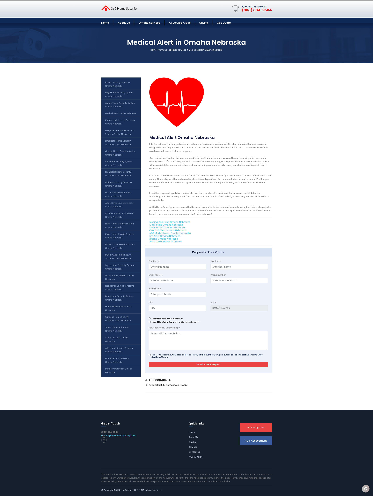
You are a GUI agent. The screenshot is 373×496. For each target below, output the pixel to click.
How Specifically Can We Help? (164, 327)
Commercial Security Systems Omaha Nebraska (120, 121)
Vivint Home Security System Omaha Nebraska (119, 215)
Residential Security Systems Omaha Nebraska (119, 287)
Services (193, 447)
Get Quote (224, 23)
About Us (124, 23)
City (151, 302)
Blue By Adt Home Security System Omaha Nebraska (118, 256)
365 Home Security (123, 490)
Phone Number (218, 274)
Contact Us (194, 451)
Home (105, 23)
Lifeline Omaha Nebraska (163, 238)
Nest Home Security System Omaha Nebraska (119, 225)
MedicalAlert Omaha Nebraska (167, 227)
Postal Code (155, 288)
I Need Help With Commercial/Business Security (175, 322)
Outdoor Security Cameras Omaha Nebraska (118, 184)
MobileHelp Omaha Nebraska (166, 224)
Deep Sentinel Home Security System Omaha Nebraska (120, 132)
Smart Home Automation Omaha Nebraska (117, 329)
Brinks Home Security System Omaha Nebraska (120, 246)
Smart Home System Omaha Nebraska (119, 277)
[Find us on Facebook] (104, 440)
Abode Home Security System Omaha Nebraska (120, 104)
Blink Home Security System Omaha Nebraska (119, 298)
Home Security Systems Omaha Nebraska (117, 360)
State (213, 302)
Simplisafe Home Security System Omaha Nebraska (118, 142)
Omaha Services (149, 23)
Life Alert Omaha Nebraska (164, 236)
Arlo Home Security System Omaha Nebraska (119, 349)
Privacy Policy (195, 456)
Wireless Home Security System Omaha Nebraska (118, 318)
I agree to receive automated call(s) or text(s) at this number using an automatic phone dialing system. (207, 356)
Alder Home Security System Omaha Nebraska (119, 204)
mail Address (156, 274)
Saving (203, 23)
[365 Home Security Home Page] (119, 7)
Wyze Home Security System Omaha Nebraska (119, 267)
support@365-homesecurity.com (168, 385)
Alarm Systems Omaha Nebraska (116, 339)
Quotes (192, 442)
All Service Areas (180, 23)
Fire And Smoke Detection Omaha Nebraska (118, 194)
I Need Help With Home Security (167, 318)
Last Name (216, 261)
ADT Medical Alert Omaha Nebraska (170, 233)
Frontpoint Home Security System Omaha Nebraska (118, 173)
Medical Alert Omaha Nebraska (120, 113)
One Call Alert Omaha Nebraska (167, 230)
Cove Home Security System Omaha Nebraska (119, 235)
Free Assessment (255, 440)
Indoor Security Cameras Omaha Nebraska (117, 84)
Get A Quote (255, 427)
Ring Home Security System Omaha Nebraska (119, 94)
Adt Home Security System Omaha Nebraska (118, 163)
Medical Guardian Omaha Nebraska (169, 222)
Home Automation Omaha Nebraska (118, 308)
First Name (154, 261)
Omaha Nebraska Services (172, 49)
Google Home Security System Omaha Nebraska (120, 153)
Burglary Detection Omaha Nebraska (118, 370)
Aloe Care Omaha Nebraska (165, 241)
